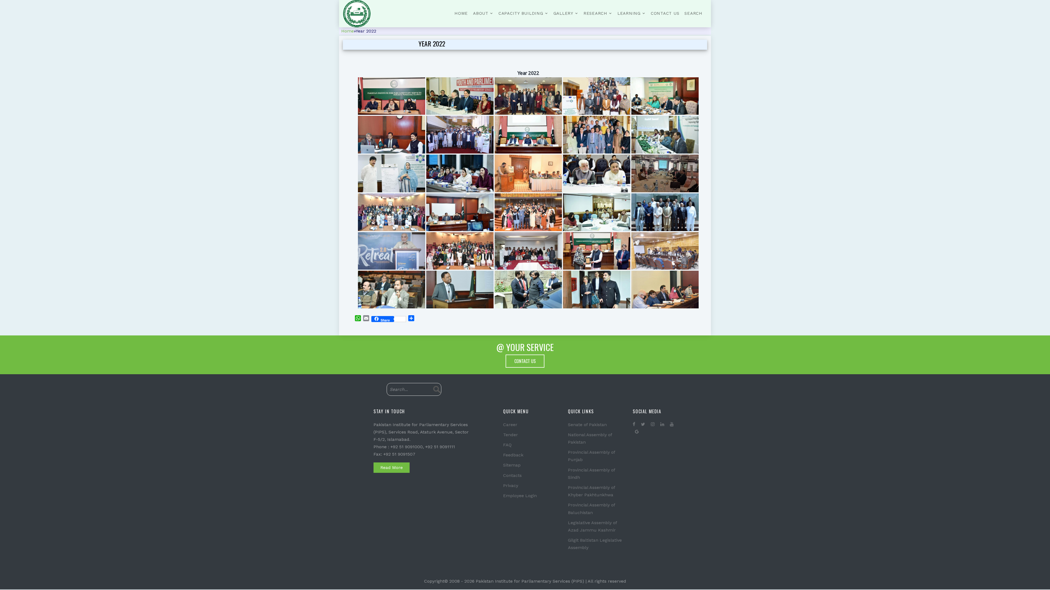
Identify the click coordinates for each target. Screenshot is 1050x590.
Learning (629, 13)
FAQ (507, 444)
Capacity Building (520, 13)
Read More (391, 467)
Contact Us (665, 13)
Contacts (512, 475)
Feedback (513, 455)
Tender (510, 434)
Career (510, 424)
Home (461, 13)
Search (693, 13)
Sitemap (512, 465)
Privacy (510, 485)
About (480, 13)
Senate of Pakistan (587, 424)
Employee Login (520, 495)
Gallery (563, 13)
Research (595, 13)
